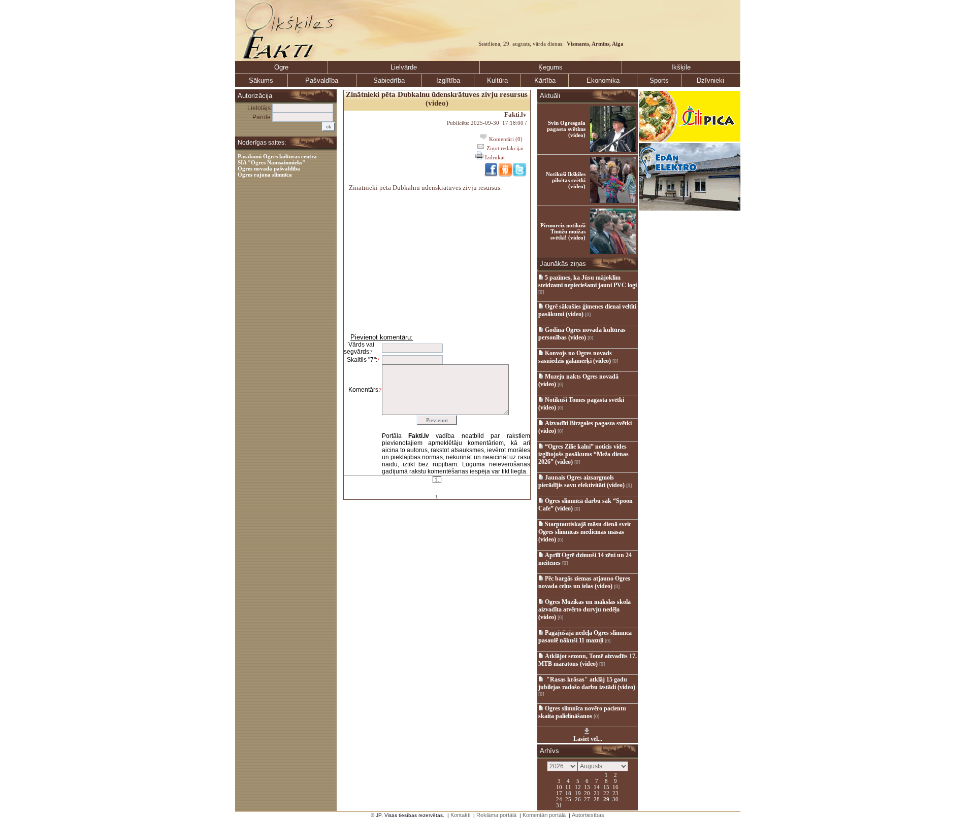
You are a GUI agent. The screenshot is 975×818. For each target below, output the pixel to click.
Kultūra (497, 80)
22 (606, 793)
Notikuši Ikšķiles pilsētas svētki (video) (566, 180)
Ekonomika (603, 80)
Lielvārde (404, 67)
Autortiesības (588, 815)
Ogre (281, 67)
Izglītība (448, 80)
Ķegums (550, 67)
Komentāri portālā (544, 815)
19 (578, 793)
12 (578, 786)
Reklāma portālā (496, 815)
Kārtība (545, 80)
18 (568, 793)
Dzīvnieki (710, 80)
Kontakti (460, 815)
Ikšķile (681, 67)
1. (437, 479)
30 (615, 799)
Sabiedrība (389, 80)
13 (587, 786)
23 (615, 793)
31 (559, 805)
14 (597, 786)
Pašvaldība (321, 80)
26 (578, 799)
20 (587, 793)
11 (568, 786)
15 (606, 786)
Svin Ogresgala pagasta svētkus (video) (566, 129)
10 (559, 786)
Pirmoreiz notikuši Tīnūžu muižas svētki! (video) (563, 231)
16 (615, 786)
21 (597, 793)
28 (597, 799)
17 (559, 793)
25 (568, 799)
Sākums (261, 80)
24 (559, 799)
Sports (659, 80)
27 (587, 799)
